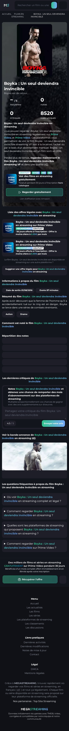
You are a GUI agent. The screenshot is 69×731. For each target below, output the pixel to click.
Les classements (34, 623)
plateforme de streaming (31, 696)
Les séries (34, 615)
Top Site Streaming (44, 701)
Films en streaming (17, 15)
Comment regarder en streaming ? (29, 513)
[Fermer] (62, 580)
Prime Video (22, 137)
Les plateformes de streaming (34, 619)
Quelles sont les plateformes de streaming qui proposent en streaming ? (34, 529)
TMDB (50, 713)
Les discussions (35, 627)
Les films (34, 611)
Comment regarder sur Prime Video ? (30, 545)
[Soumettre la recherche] (54, 5)
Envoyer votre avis (53, 423)
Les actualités (35, 607)
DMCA (34, 669)
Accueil (6, 14)
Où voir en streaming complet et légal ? (32, 499)
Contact (34, 654)
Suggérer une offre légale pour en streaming (35, 270)
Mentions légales (34, 673)
